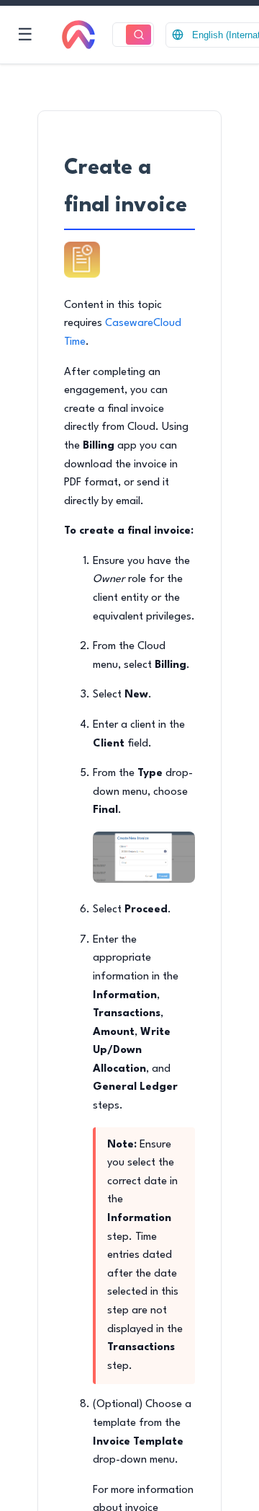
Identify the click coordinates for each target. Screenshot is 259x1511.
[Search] (138, 35)
